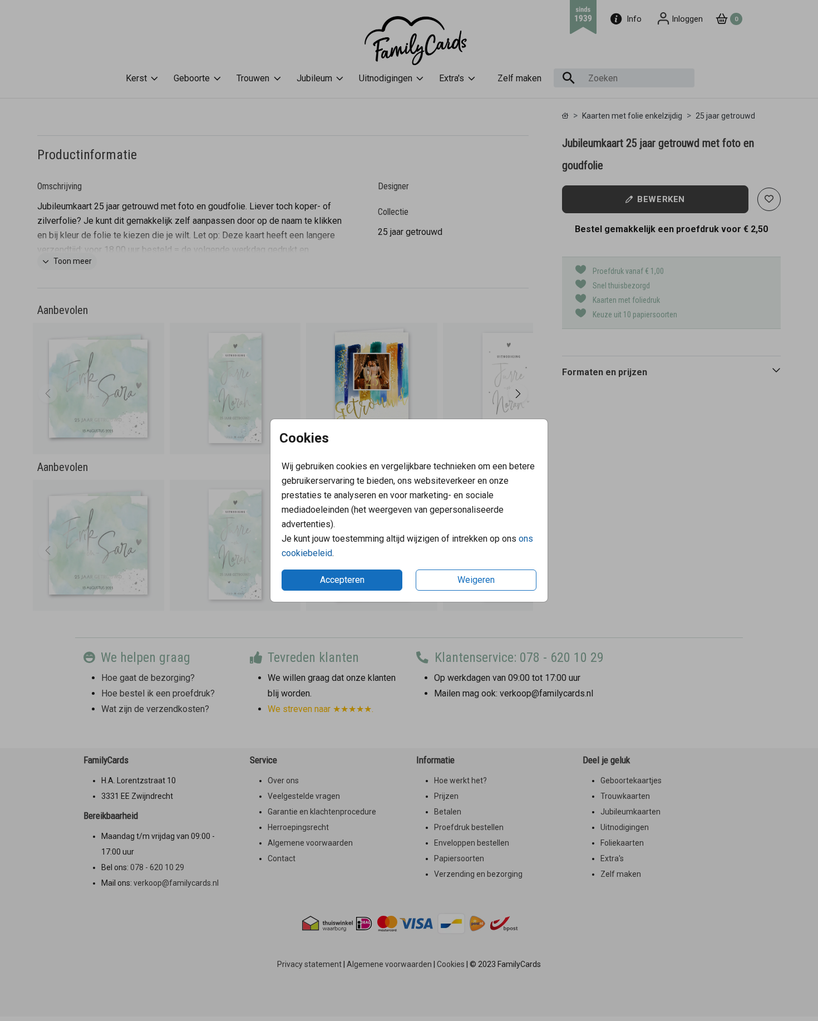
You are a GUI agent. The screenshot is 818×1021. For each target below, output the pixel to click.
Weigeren (476, 580)
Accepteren (342, 580)
